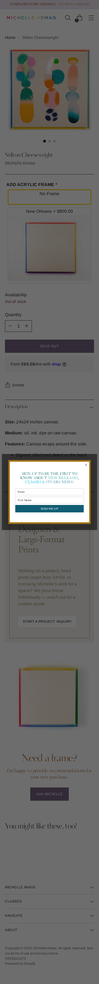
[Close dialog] (86, 465)
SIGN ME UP (50, 508)
